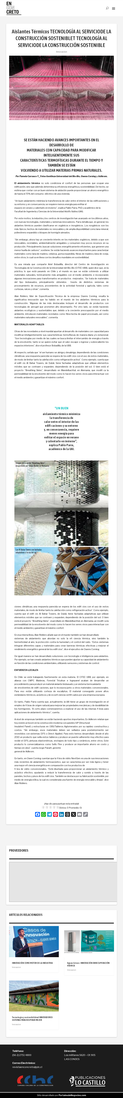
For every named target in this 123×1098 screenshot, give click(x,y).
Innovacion (61, 51)
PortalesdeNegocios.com (72, 1095)
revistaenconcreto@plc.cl (27, 1067)
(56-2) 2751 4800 (21, 1055)
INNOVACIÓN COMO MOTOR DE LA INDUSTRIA (32, 963)
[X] (73, 815)
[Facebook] (37, 815)
